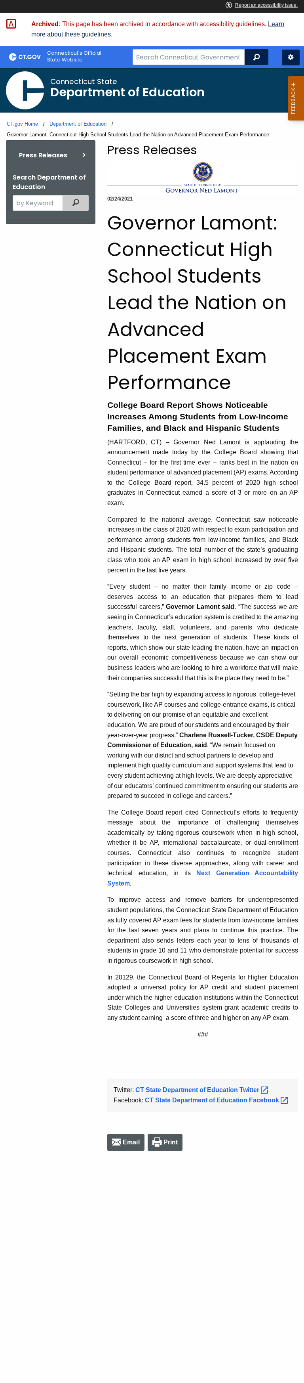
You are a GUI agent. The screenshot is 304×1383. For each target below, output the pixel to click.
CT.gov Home (22, 124)
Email (131, 1142)
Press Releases (43, 155)
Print (170, 1142)
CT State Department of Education (198, 1090)
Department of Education (77, 124)
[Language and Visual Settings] (291, 57)
